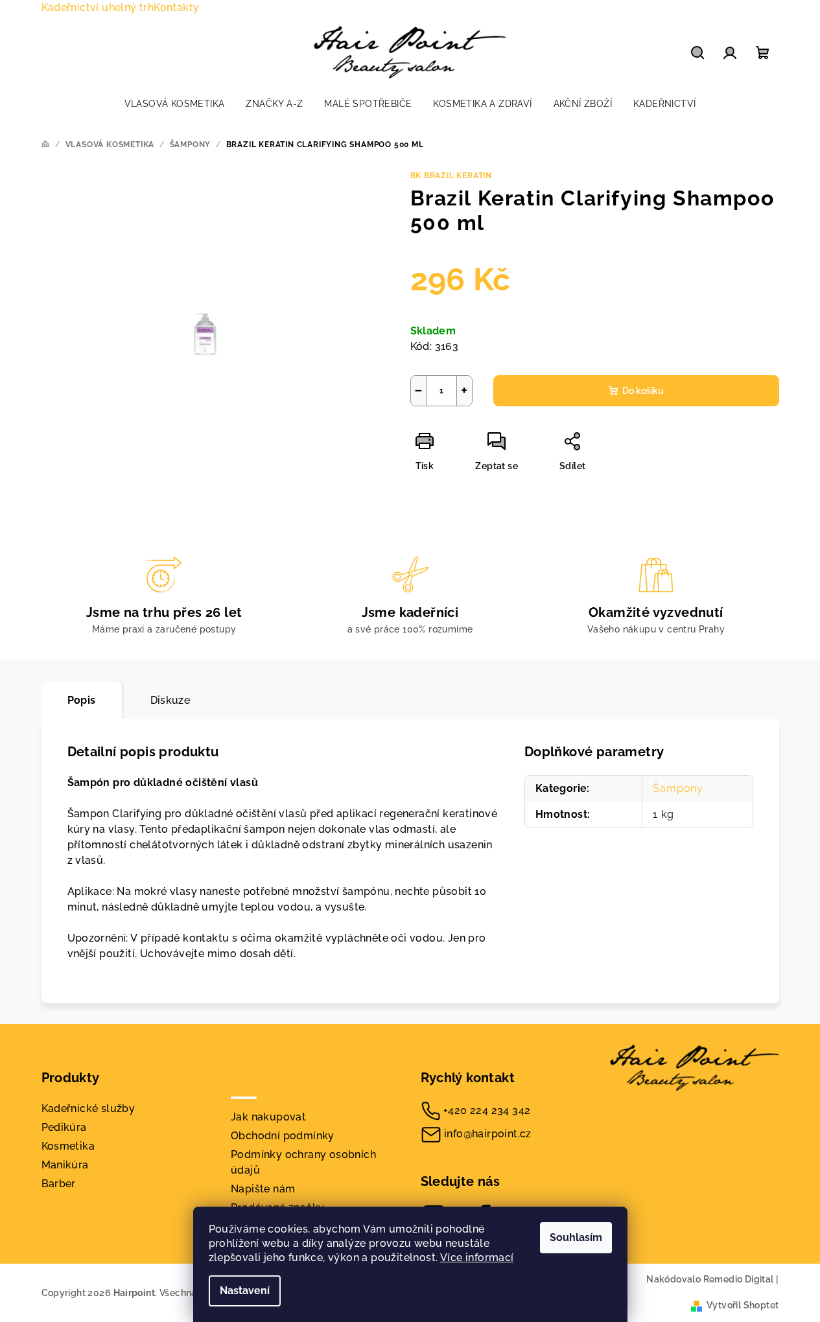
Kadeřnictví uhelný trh (97, 7)
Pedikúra (64, 1127)
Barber (58, 1183)
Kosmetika (68, 1146)
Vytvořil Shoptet (743, 1305)
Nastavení (245, 1290)
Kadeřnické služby (88, 1108)
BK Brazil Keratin (451, 175)
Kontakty (176, 7)
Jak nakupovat (268, 1117)
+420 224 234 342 (486, 1110)
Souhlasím (576, 1237)
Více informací (477, 1257)
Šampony (678, 788)
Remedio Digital (738, 1279)
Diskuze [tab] (170, 700)
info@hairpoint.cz (488, 1134)
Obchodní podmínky (282, 1136)
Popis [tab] (81, 700)
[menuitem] (174, 104)
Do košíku (643, 391)
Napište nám (263, 1189)
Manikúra (65, 1165)
